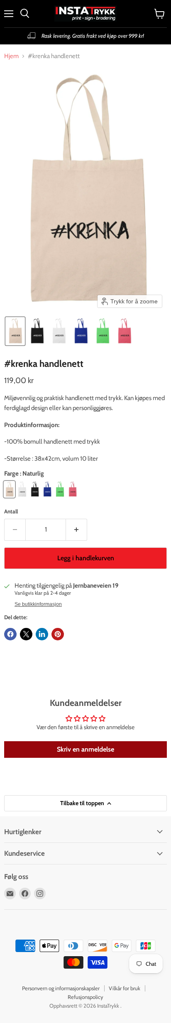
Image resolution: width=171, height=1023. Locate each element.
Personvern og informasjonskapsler (61, 988)
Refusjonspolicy (85, 997)
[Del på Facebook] (10, 634)
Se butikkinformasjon (38, 604)
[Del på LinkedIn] (42, 634)
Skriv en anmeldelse (85, 749)
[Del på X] (26, 634)
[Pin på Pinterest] (57, 634)
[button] (15, 331)
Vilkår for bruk (124, 988)
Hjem (11, 56)
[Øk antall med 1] (76, 529)
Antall (11, 511)
